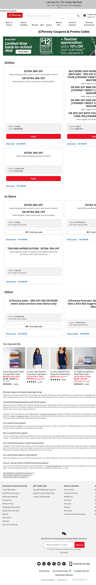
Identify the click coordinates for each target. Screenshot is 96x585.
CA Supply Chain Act (81, 571)
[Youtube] (59, 564)
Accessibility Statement (64, 575)
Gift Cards (6, 517)
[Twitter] (39, 564)
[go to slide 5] (67, 7)
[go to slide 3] (63, 7)
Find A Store (69, 489)
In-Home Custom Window (74, 514)
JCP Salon (68, 500)
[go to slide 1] (59, 7)
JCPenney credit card (48, 414)
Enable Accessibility (8, 10)
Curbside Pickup (71, 493)
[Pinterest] (54, 564)
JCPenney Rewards (10, 496)
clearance (21, 416)
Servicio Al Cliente (10, 524)
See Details (64, 552)
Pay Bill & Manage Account (44, 489)
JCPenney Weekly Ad (54, 466)
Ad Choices (61, 580)
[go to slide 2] (61, 7)
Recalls (5, 514)
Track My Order (9, 489)
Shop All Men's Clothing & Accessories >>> (18, 475)
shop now (10, 143)
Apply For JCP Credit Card (43, 493)
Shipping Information (11, 507)
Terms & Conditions (48, 580)
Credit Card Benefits (41, 496)
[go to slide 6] (70, 7)
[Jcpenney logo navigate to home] (15, 15)
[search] (79, 15)
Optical (67, 507)
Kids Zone (68, 510)
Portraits (67, 503)
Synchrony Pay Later (10, 510)
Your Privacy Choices (60, 571)
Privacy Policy (44, 571)
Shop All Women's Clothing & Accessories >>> (19, 473)
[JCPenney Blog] (64, 564)
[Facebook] (49, 564)
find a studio (72, 333)
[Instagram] (44, 564)
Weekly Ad (68, 496)
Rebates (5, 521)
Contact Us (7, 500)
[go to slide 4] (65, 7)
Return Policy (8, 503)
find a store (11, 239)
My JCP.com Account (10, 493)
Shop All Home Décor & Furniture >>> (16, 477)
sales (12, 416)
